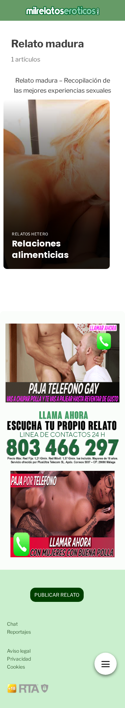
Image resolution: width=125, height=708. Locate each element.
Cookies (16, 667)
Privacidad (19, 659)
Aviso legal (19, 651)
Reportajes (19, 632)
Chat (12, 624)
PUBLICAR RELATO (57, 595)
